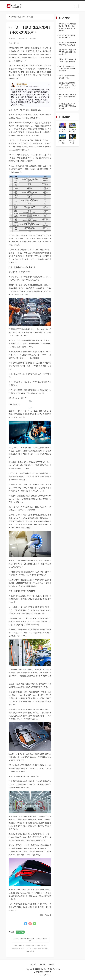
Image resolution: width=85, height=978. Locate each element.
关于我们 (33, 964)
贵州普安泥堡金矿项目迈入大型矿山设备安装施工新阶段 (67, 97)
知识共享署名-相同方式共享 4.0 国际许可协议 (31, 938)
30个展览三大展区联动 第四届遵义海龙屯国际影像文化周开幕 (67, 106)
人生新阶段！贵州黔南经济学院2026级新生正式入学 (67, 44)
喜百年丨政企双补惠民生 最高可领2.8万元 (67, 77)
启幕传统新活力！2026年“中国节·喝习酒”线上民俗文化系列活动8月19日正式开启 (67, 86)
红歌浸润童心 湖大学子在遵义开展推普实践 (67, 37)
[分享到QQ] (25, 923)
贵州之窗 (21, 945)
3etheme (48, 975)
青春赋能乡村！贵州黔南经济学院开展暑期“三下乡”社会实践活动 (67, 52)
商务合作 (52, 964)
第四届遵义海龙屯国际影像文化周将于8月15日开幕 (72, 131)
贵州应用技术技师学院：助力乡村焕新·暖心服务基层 (67, 60)
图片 (18, 404)
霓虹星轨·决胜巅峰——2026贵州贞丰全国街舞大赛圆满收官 (67, 68)
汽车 (23, 17)
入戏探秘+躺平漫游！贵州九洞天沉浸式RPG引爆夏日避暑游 (72, 142)
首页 (19, 17)
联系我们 (42, 964)
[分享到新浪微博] (30, 923)
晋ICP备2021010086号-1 (42, 972)
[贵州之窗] (14, 6)
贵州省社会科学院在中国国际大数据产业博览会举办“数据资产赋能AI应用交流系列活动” (67, 27)
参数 (14, 404)
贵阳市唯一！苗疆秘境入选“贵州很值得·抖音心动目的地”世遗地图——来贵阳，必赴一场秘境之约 (62, 142)
